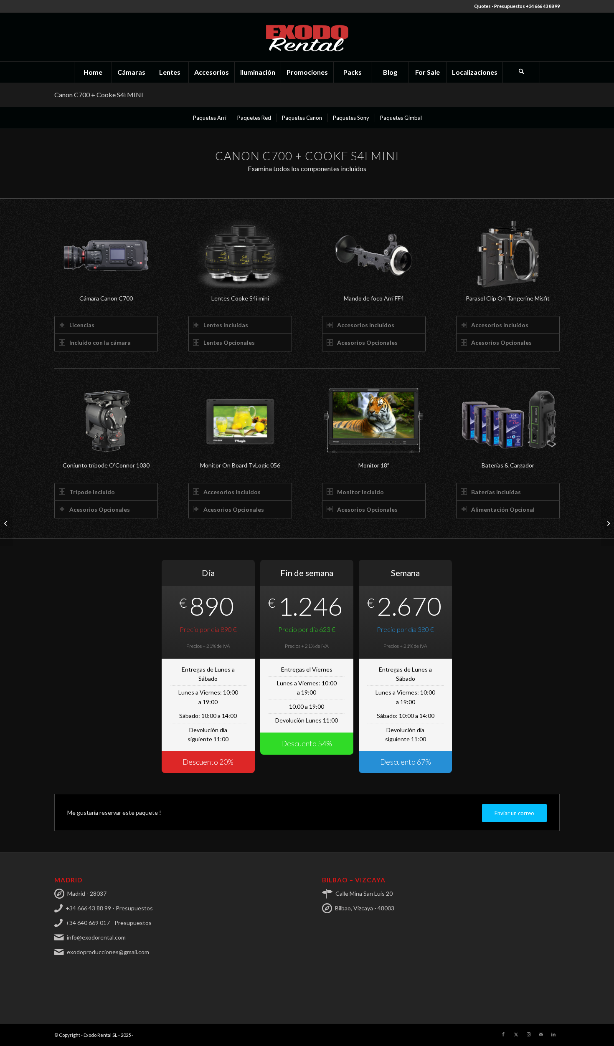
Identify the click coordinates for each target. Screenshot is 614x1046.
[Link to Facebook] (503, 1034)
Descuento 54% (306, 743)
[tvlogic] (240, 420)
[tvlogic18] (374, 420)
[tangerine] (508, 254)
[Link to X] (516, 1034)
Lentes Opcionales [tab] (229, 342)
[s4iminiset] (240, 254)
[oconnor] (106, 420)
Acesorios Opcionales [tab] (367, 342)
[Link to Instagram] (528, 1034)
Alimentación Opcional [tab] (503, 509)
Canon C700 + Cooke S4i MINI (98, 95)
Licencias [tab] (81, 324)
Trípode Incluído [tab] (92, 491)
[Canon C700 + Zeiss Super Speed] (6, 523)
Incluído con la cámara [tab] (100, 342)
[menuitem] (93, 72)
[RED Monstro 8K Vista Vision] (607, 523)
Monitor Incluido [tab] (360, 491)
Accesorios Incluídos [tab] (365, 324)
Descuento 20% (208, 761)
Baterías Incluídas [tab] (496, 491)
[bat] (508, 420)
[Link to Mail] (541, 1034)
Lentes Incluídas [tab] (225, 324)
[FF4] (374, 254)
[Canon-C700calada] (106, 254)
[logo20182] (307, 37)
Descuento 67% (405, 761)
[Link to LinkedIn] (553, 1034)
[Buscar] (521, 72)
